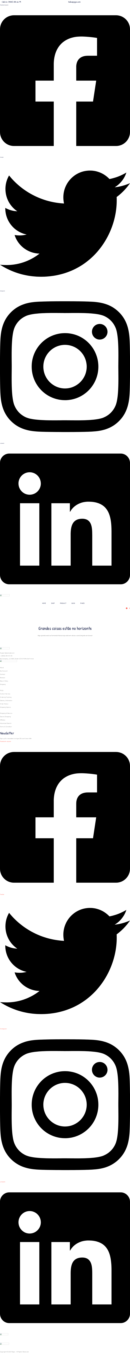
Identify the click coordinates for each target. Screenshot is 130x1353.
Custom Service (5, 693)
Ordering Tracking (5, 697)
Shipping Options (5, 707)
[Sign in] (1, 612)
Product (63, 603)
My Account (4, 671)
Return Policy (4, 681)
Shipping (3, 684)
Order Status (4, 704)
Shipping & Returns (6, 713)
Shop (53, 603)
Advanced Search (5, 723)
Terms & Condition (6, 726)
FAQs (1, 690)
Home (44, 603)
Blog (73, 603)
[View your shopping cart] (129, 609)
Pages (82, 603)
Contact (2, 674)
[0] (125, 609)
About (2, 667)
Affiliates (2, 720)
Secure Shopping (5, 716)
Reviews (2, 677)
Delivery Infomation (6, 700)
